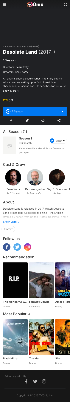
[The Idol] (41, 337)
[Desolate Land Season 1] (9, 145)
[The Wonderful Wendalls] (15, 280)
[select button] (62, 111)
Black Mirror (11, 358)
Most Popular (15, 314)
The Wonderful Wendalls (15, 301)
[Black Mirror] (15, 337)
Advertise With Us (15, 376)
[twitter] (17, 249)
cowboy (8, 229)
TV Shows (8, 46)
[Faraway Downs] (41, 280)
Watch (59, 140)
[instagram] (27, 249)
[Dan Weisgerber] (35, 177)
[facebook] (6, 249)
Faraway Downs (39, 301)
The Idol (34, 358)
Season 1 (25, 138)
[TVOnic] (35, 4)
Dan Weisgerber (35, 189)
